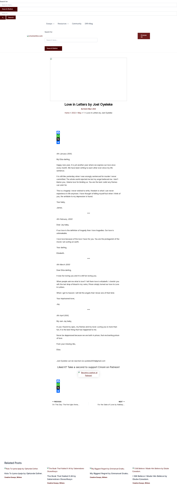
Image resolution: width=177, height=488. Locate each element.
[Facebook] (89, 132)
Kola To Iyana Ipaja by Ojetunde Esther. (23, 473)
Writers (19, 477)
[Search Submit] (3, 18)
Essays (49, 24)
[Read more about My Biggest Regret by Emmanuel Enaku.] (107, 469)
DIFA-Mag (89, 24)
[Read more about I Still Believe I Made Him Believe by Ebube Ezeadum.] (153, 470)
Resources (62, 24)
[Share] (89, 142)
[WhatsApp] (89, 135)
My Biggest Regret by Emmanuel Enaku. (109, 473)
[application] (53, 24)
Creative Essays (10, 477)
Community (76, 24)
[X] (89, 139)
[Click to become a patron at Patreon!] (88, 374)
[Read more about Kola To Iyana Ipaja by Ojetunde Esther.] (21, 469)
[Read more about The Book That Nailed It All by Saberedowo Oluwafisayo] (67, 470)
